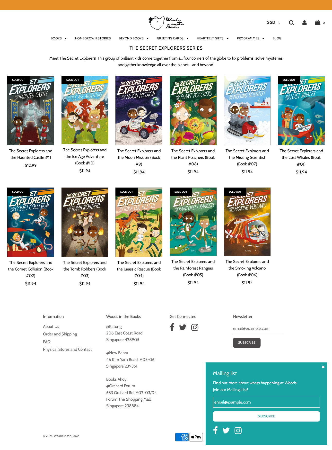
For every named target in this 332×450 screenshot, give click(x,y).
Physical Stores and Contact (67, 349)
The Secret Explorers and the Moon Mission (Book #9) (139, 157)
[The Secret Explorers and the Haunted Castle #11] (30, 110)
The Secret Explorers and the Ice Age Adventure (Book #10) (84, 156)
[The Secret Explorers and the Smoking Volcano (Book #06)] (247, 222)
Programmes (248, 38)
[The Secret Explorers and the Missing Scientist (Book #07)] (247, 110)
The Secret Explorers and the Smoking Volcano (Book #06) (247, 268)
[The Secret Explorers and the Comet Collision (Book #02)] (30, 222)
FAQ (47, 341)
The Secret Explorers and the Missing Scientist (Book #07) (247, 157)
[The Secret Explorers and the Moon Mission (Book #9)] (138, 110)
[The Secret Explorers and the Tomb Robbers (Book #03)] (84, 222)
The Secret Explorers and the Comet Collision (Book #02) (30, 269)
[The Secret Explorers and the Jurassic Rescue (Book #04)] (138, 222)
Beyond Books (132, 38)
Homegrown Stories (93, 38)
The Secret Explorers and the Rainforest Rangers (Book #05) (193, 268)
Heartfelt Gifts (211, 38)
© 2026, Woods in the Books (61, 436)
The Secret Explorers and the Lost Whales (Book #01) (301, 157)
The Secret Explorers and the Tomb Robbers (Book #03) (84, 269)
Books (57, 38)
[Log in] (304, 22)
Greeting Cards (171, 38)
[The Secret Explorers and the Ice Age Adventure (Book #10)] (84, 110)
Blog (277, 38)
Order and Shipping (60, 334)
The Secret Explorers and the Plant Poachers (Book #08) (193, 157)
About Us (51, 326)
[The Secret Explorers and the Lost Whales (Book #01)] (301, 110)
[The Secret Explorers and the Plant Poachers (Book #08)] (193, 110)
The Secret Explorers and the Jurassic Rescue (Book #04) (139, 269)
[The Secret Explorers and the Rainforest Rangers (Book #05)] (193, 222)
